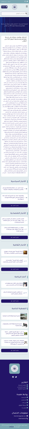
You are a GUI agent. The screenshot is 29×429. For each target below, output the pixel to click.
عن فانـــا (24, 402)
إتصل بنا (24, 408)
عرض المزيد (16, 205)
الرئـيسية (23, 397)
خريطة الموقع (22, 405)
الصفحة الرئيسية (23, 24)
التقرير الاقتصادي (21, 387)
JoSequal (11, 426)
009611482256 (22, 418)
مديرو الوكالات (4, 1)
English (3, 7)
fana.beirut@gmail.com (20, 416)
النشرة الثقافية (22, 389)
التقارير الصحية (22, 385)
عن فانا (9, 1)
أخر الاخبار (23, 400)
